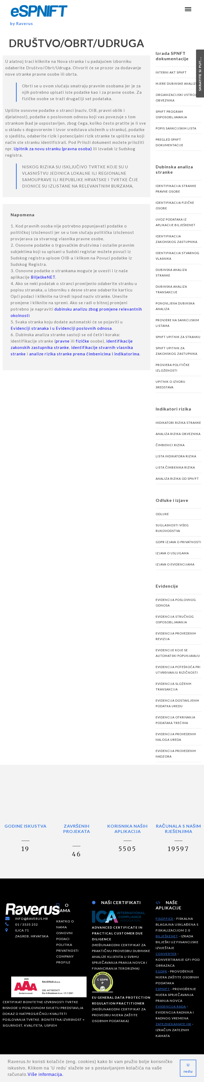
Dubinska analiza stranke (171, 272)
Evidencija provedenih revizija (176, 636)
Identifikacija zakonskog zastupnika (176, 238)
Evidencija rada (171, 1006)
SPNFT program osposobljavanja (171, 114)
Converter (166, 954)
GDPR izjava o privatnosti (178, 542)
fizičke (82, 341)
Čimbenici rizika (170, 445)
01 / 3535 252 (26, 924)
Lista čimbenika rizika (175, 467)
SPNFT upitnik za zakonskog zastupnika (176, 350)
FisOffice (164, 919)
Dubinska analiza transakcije (171, 289)
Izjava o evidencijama (175, 564)
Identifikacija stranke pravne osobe (176, 188)
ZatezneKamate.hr (173, 1024)
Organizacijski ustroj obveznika (176, 97)
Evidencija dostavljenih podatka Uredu (177, 703)
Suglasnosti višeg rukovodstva (172, 527)
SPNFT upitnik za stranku (178, 337)
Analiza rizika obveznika (178, 434)
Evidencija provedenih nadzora (176, 753)
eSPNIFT (163, 989)
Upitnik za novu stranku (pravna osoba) (53, 148)
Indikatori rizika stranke (178, 422)
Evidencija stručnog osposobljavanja (175, 619)
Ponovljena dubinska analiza (175, 306)
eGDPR (161, 971)
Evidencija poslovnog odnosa (176, 602)
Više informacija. (45, 1074)
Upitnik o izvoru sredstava (170, 384)
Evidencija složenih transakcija (174, 686)
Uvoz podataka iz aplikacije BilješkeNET (176, 222)
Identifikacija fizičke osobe (175, 205)
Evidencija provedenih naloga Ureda (176, 736)
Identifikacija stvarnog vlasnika (177, 255)
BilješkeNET (43, 277)
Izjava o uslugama (172, 553)
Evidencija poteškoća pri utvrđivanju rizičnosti (178, 669)
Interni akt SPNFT (171, 72)
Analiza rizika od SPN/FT (177, 478)
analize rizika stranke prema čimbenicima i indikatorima (84, 353)
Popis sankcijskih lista (176, 128)
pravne (63, 341)
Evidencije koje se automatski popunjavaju (178, 652)
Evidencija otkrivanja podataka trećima (175, 720)
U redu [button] (188, 1068)
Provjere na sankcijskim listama (177, 322)
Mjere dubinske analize (177, 83)
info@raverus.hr (31, 919)
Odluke (162, 514)
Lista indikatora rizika (176, 456)
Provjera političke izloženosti (173, 367)
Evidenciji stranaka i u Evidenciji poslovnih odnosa (61, 328)
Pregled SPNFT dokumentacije (169, 142)
